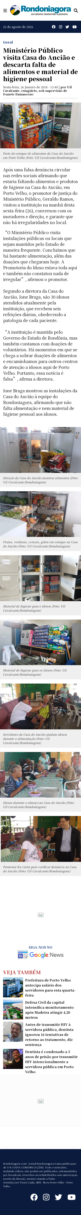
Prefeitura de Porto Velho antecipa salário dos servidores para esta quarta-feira (50, 988)
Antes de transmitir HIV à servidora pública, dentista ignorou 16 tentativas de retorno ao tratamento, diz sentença (49, 1034)
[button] (5, 10)
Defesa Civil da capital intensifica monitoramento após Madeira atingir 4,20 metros (49, 1010)
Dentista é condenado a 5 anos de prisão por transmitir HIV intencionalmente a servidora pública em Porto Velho (51, 1061)
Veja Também (22, 972)
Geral (8, 42)
